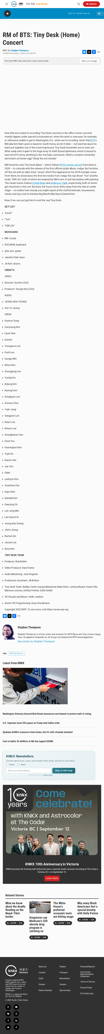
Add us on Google (89, 61)
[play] (7, 13)
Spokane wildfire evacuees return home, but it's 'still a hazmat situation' (38, 732)
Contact (42, 973)
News (23, 764)
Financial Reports (87, 967)
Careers (63, 984)
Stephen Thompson (20, 50)
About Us (43, 967)
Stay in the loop (63, 770)
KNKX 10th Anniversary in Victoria (52, 864)
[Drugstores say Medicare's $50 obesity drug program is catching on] (40, 907)
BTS (92, 140)
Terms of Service (87, 982)
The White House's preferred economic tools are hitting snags (63, 909)
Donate (93, 4)
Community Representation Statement (87, 974)
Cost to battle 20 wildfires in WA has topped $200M (28, 741)
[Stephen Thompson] (9, 631)
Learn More (52, 878)
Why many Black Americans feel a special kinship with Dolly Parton (87, 908)
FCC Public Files (86, 994)
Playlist (63, 967)
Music (12, 764)
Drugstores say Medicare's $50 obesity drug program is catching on (38, 924)
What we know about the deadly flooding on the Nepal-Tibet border (15, 909)
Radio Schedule (45, 990)
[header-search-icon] (78, 4)
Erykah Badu (39, 183)
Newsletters (65, 979)
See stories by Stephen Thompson (36, 641)
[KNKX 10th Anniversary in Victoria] (52, 821)
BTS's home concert (71, 164)
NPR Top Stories (16, 653)
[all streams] (100, 13)
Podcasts (64, 973)
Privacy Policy (48, 775)
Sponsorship (65, 990)
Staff (41, 979)
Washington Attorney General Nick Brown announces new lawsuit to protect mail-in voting (47, 713)
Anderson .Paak (59, 183)
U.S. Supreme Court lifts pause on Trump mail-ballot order (31, 723)
